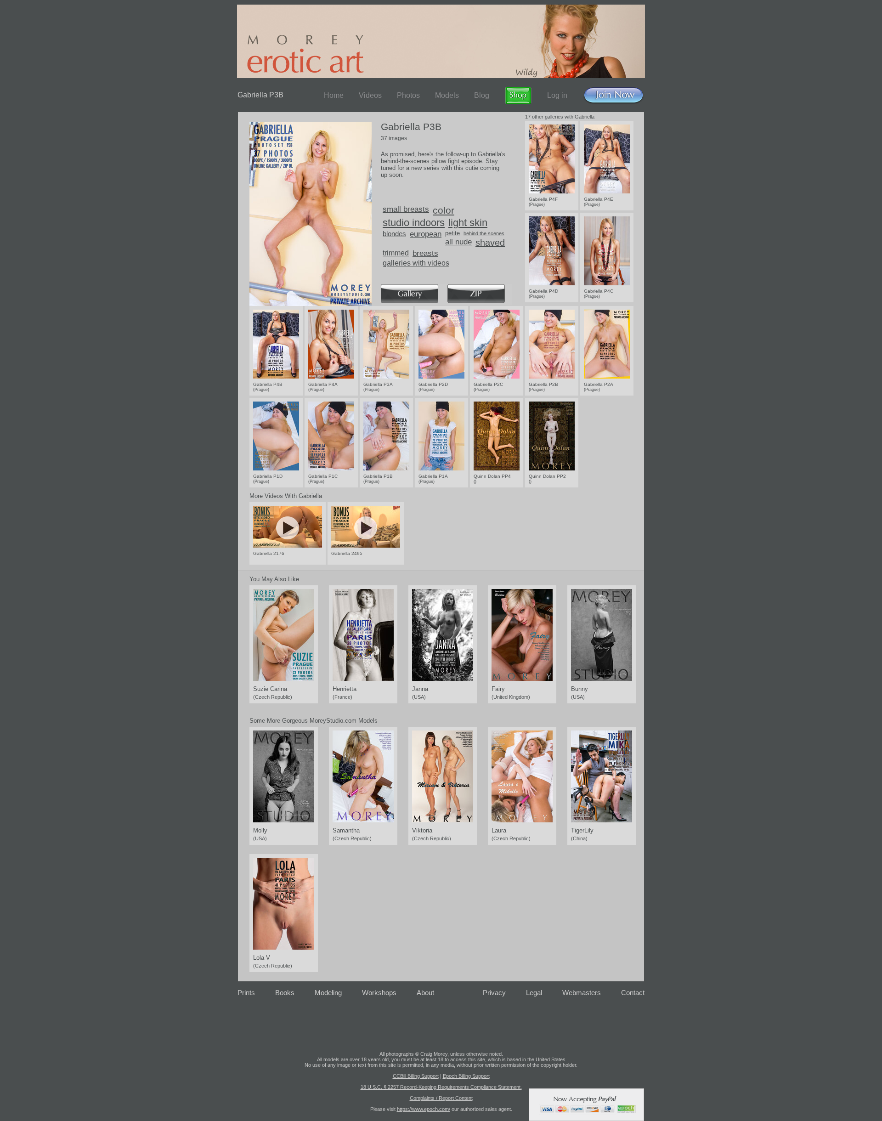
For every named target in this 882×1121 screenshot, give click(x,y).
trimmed (396, 253)
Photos (408, 95)
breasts (425, 253)
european (425, 234)
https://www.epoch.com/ (423, 1109)
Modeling (328, 992)
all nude (458, 242)
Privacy (494, 992)
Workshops (379, 992)
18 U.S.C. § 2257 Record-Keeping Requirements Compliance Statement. (441, 1087)
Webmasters (581, 992)
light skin (467, 222)
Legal (534, 992)
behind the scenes (484, 233)
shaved (490, 243)
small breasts (406, 209)
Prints (246, 992)
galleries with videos (416, 263)
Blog (481, 95)
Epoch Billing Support (466, 1076)
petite (452, 233)
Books (284, 992)
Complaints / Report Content (441, 1098)
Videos (370, 95)
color (443, 210)
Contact (633, 992)
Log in (557, 95)
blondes (394, 234)
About (425, 992)
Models (447, 95)
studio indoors (414, 222)
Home (334, 95)
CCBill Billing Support (416, 1076)
